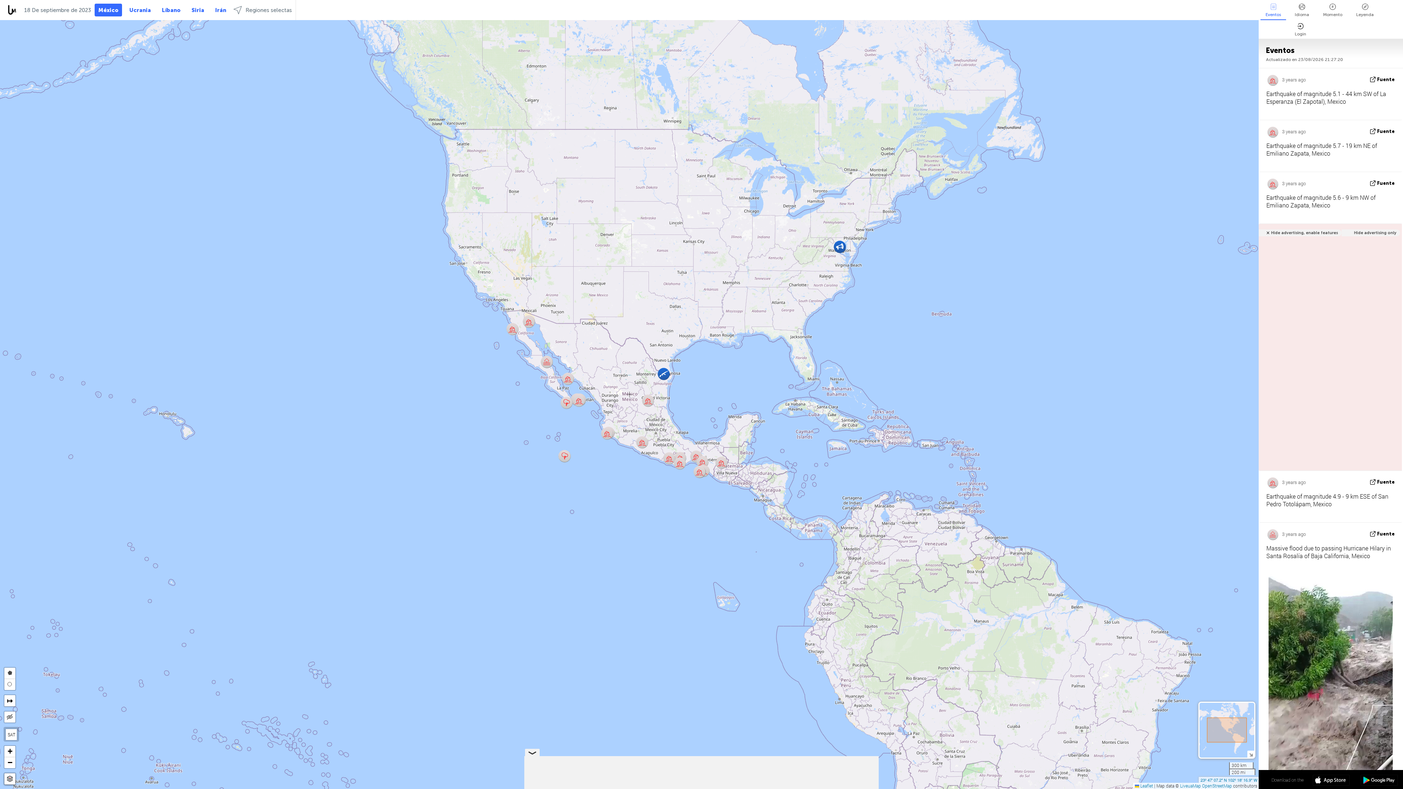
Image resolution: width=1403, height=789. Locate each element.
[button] (568, 378)
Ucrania (140, 10)
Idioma (1302, 14)
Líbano (171, 10)
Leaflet (1146, 786)
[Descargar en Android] (1379, 781)
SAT (11, 734)
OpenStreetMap (1217, 786)
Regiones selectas (269, 10)
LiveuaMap (1190, 786)
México (108, 10)
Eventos (1273, 14)
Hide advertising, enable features (1304, 232)
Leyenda (1365, 14)
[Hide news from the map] (9, 717)
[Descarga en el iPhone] (1331, 781)
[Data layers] (9, 779)
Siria (197, 10)
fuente (1386, 79)
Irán (220, 10)
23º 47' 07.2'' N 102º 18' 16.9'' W (1229, 780)
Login (1300, 34)
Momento (1332, 14)
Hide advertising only (1375, 232)
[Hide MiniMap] (1250, 754)
